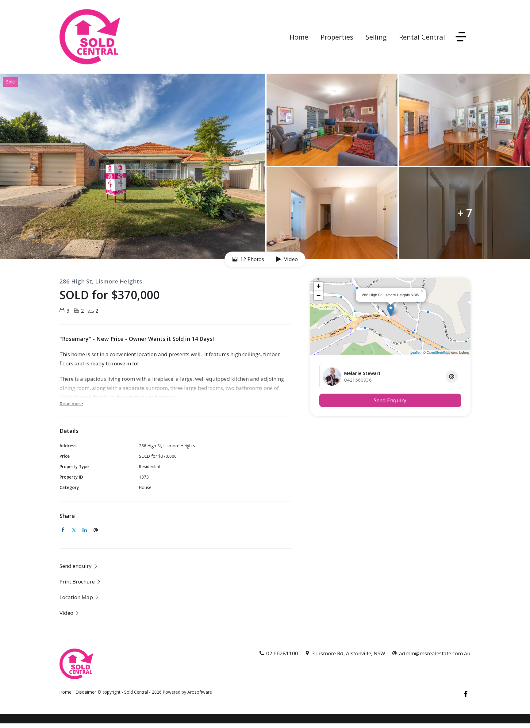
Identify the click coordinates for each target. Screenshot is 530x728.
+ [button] (319, 286)
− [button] (319, 295)
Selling (376, 36)
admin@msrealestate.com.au (434, 653)
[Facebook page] (465, 694)
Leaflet (415, 352)
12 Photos (251, 259)
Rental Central (422, 36)
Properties (337, 36)
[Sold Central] (90, 36)
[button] (80, 581)
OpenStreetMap (438, 352)
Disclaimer (86, 692)
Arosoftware (199, 692)
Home (299, 36)
